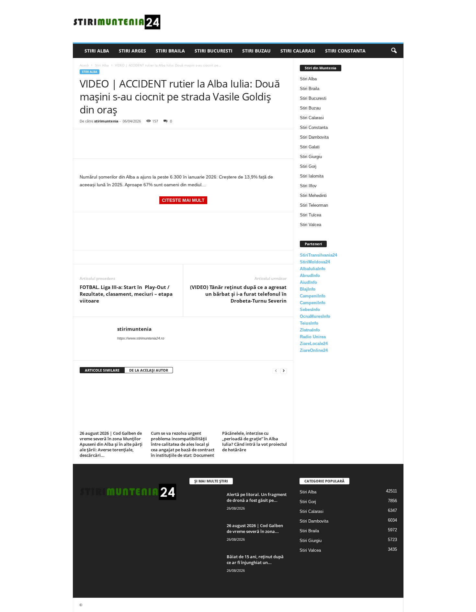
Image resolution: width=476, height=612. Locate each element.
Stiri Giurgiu (311, 156)
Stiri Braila (170, 51)
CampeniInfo (312, 296)
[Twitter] (101, 139)
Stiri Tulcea (310, 215)
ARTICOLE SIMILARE (102, 370)
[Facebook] (86, 139)
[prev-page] (276, 370)
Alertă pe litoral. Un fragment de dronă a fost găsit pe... (257, 497)
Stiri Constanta (345, 51)
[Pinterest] (115, 139)
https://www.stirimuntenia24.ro (140, 338)
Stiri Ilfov (308, 185)
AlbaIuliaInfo (312, 268)
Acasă (84, 65)
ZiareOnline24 (314, 350)
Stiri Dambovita (314, 137)
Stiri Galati (310, 146)
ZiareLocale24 (314, 343)
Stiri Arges (132, 51)
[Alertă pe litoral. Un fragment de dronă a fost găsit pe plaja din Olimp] (205, 503)
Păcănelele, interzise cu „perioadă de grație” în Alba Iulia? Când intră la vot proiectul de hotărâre (254, 441)
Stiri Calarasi (297, 51)
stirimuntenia (106, 121)
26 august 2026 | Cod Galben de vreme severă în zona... (255, 528)
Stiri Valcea (310, 224)
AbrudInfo (310, 275)
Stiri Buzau (256, 51)
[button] (394, 51)
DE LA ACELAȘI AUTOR (148, 370)
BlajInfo (307, 289)
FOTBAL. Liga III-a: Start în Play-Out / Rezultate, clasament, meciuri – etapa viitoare (126, 294)
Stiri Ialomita (311, 176)
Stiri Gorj (308, 166)
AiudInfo (308, 282)
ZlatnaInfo (310, 330)
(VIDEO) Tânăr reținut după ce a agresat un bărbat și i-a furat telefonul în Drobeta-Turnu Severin (238, 294)
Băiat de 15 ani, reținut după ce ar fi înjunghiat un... (255, 559)
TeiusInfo (309, 323)
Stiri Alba (97, 51)
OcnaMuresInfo (315, 316)
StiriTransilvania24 (318, 255)
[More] (146, 139)
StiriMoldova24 (315, 262)
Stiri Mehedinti (313, 195)
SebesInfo (310, 309)
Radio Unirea (313, 336)
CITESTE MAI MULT (183, 200)
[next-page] (283, 370)
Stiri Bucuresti (213, 51)
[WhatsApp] (130, 139)
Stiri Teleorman (314, 205)
